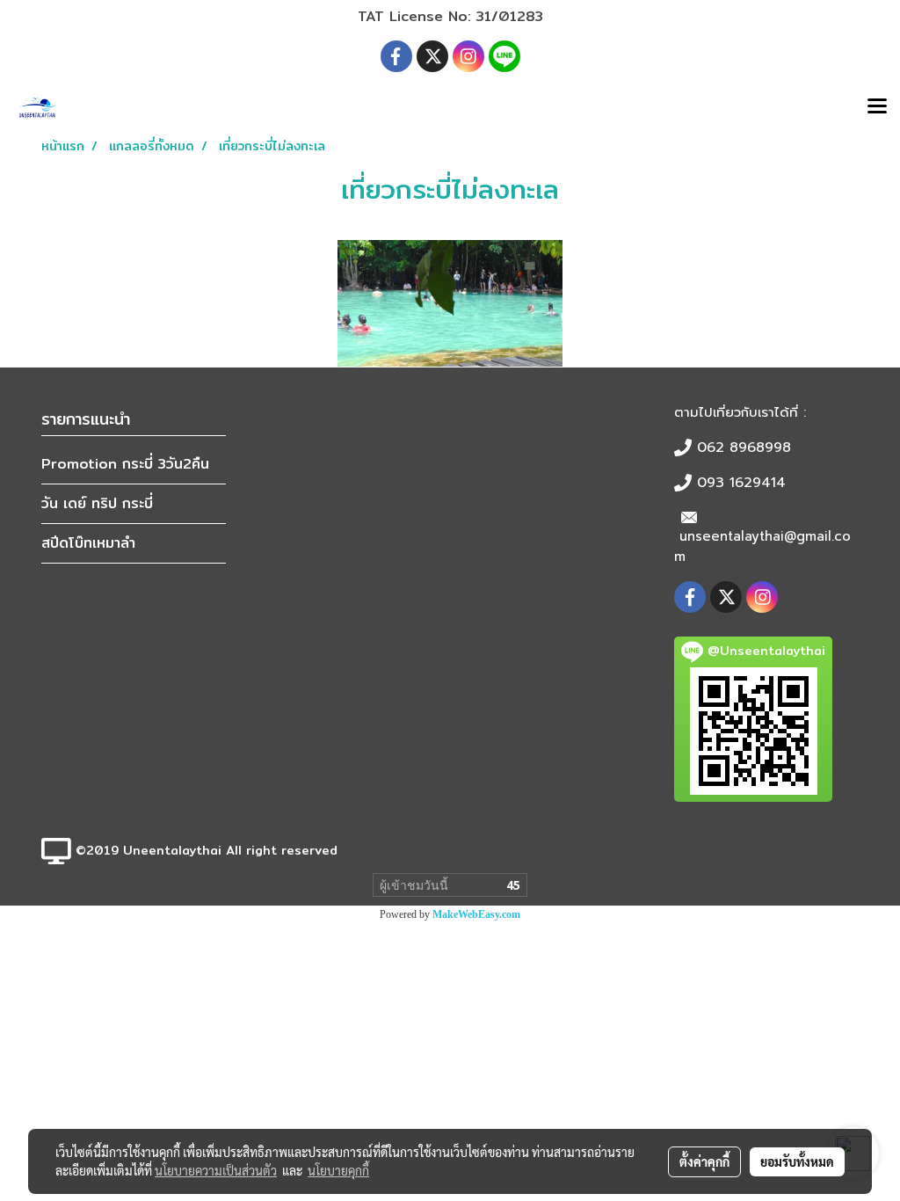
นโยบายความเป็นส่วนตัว (216, 1170)
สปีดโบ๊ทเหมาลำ (88, 543)
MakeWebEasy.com (476, 914)
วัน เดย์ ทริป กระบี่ (97, 503)
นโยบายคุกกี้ (338, 1170)
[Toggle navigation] (877, 107)
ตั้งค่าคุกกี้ (704, 1161)
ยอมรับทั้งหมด (797, 1161)
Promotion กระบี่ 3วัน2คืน (125, 464)
